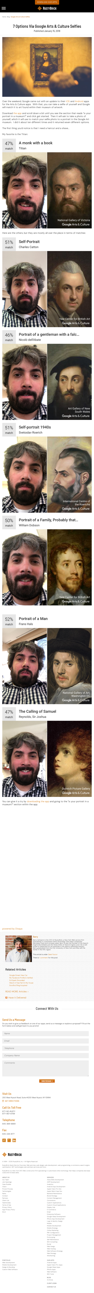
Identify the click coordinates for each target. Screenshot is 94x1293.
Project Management (54, 1235)
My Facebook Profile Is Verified (21, 978)
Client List (5, 1200)
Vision (4, 1187)
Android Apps (52, 1263)
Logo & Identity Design (54, 1221)
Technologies (6, 1191)
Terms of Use (6, 1205)
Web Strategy (51, 1253)
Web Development (8, 1263)
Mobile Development (54, 1226)
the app (17, 113)
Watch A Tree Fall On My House (21, 983)
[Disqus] (47, 837)
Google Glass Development (56, 1217)
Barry (35, 936)
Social (49, 1244)
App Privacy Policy (8, 1210)
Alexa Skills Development (55, 1180)
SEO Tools (50, 1274)
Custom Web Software (10, 1269)
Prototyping (51, 1237)
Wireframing (51, 1256)
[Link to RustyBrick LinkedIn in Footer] (14, 1140)
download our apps (47, 2)
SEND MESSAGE (46, 1081)
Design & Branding (8, 1267)
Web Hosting (51, 1249)
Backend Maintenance (54, 1193)
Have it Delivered (17, 997)
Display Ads (51, 1207)
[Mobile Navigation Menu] (3, 8)
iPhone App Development (55, 1219)
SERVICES (50, 1177)
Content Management (54, 1198)
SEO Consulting (52, 1242)
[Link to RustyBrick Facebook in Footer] (4, 1140)
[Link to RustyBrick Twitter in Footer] (9, 1140)
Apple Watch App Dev (54, 1191)
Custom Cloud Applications (56, 1205)
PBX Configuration (53, 1233)
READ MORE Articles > (17, 991)
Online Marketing (52, 1230)
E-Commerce (51, 1210)
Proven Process (7, 1189)
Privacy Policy (7, 1207)
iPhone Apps (51, 1269)
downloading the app (38, 801)
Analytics (50, 1184)
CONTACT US (51, 1287)
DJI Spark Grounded (17, 980)
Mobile (49, 1223)
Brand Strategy (52, 1196)
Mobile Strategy (52, 1228)
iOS (68, 101)
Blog (8, 17)
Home (4, 17)
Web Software (52, 1272)
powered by (12, 928)
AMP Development (53, 1182)
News (4, 1193)
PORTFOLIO (6, 1260)
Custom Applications (54, 1203)
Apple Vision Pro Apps (54, 1265)
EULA (4, 1212)
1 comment (43, 958)
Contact (5, 1196)
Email (49, 1212)
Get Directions (12, 1101)
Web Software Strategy (55, 1251)
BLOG (49, 1278)
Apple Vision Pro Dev (54, 1189)
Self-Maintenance (53, 1240)
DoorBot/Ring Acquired (18, 985)
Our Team (5, 1180)
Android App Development (56, 1187)
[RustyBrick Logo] (47, 8)
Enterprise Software (53, 1214)
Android (79, 101)
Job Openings (7, 1182)
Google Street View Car (18, 975)
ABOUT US (6, 1177)
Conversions (51, 1200)
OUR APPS (50, 1260)
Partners (5, 1198)
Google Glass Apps (53, 1267)
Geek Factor (52, 954)
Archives (50, 1280)
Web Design (51, 1246)
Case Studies (6, 1184)
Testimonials (6, 1203)
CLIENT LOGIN (52, 1283)
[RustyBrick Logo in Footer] (12, 1154)
